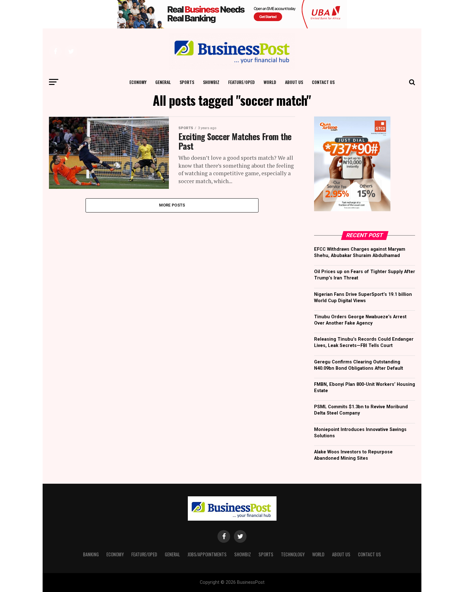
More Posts (172, 205)
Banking (91, 554)
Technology (293, 554)
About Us (294, 82)
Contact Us (323, 82)
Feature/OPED (241, 82)
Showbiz (211, 82)
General (163, 82)
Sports (187, 82)
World (270, 82)
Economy (137, 82)
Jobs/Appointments (207, 554)
